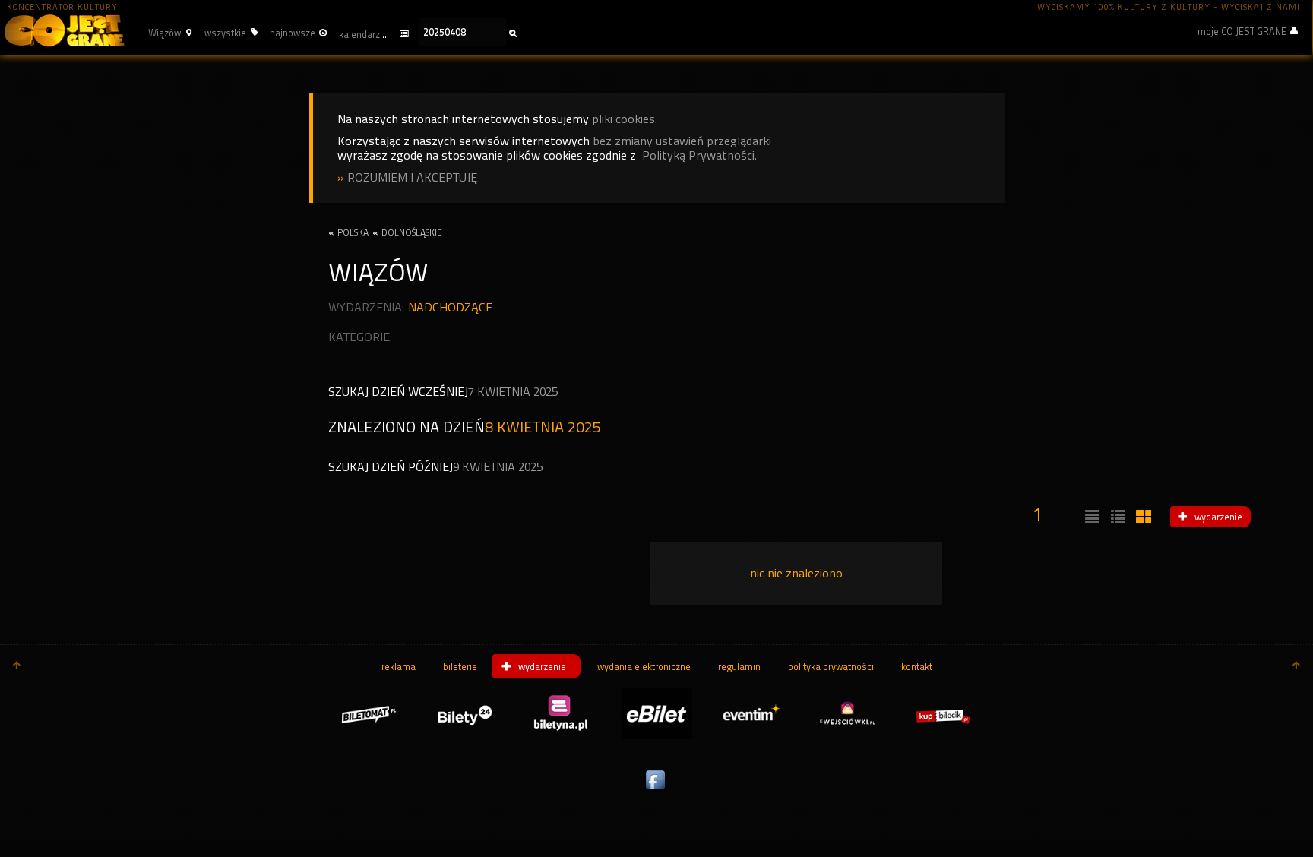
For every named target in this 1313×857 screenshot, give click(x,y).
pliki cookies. (624, 119)
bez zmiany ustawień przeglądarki (682, 141)
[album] (1142, 517)
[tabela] (1116, 517)
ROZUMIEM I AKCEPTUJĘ (412, 177)
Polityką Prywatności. (699, 155)
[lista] (1090, 517)
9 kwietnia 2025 (498, 467)
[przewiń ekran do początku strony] (17, 666)
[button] (168, 32)
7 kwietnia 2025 (513, 391)
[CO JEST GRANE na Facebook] (656, 790)
